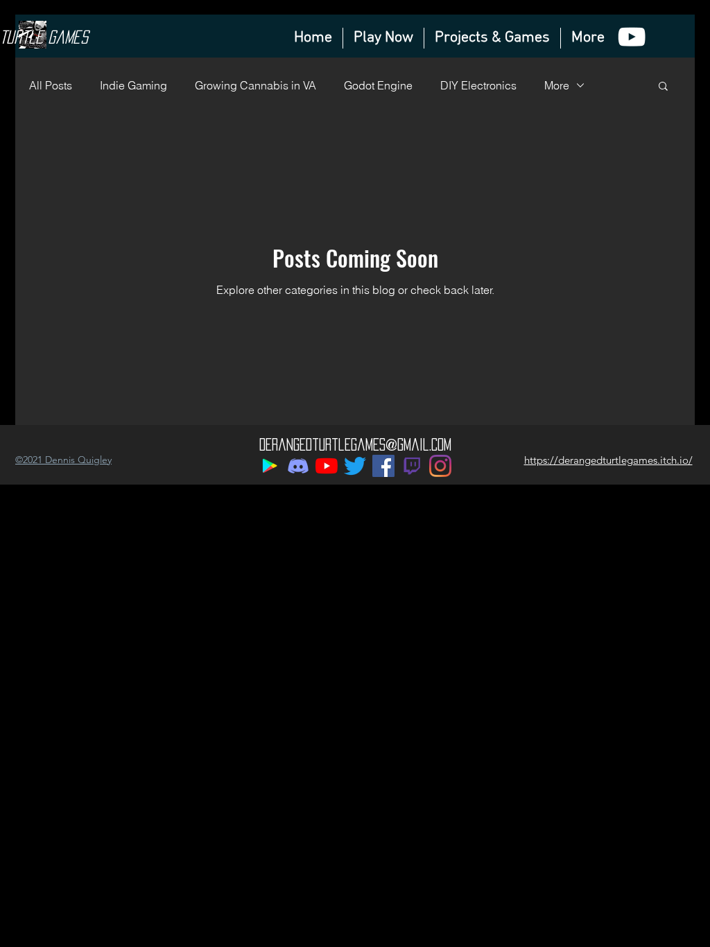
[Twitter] (355, 466)
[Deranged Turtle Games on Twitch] (412, 466)
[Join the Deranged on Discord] (298, 466)
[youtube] (631, 36)
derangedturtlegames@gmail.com (355, 444)
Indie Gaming (133, 85)
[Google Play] (270, 466)
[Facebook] (383, 466)
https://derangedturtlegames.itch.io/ (608, 460)
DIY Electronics (478, 85)
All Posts (50, 85)
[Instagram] (440, 466)
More (556, 85)
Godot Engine (378, 85)
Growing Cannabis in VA (255, 85)
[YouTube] (326, 466)
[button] (663, 87)
